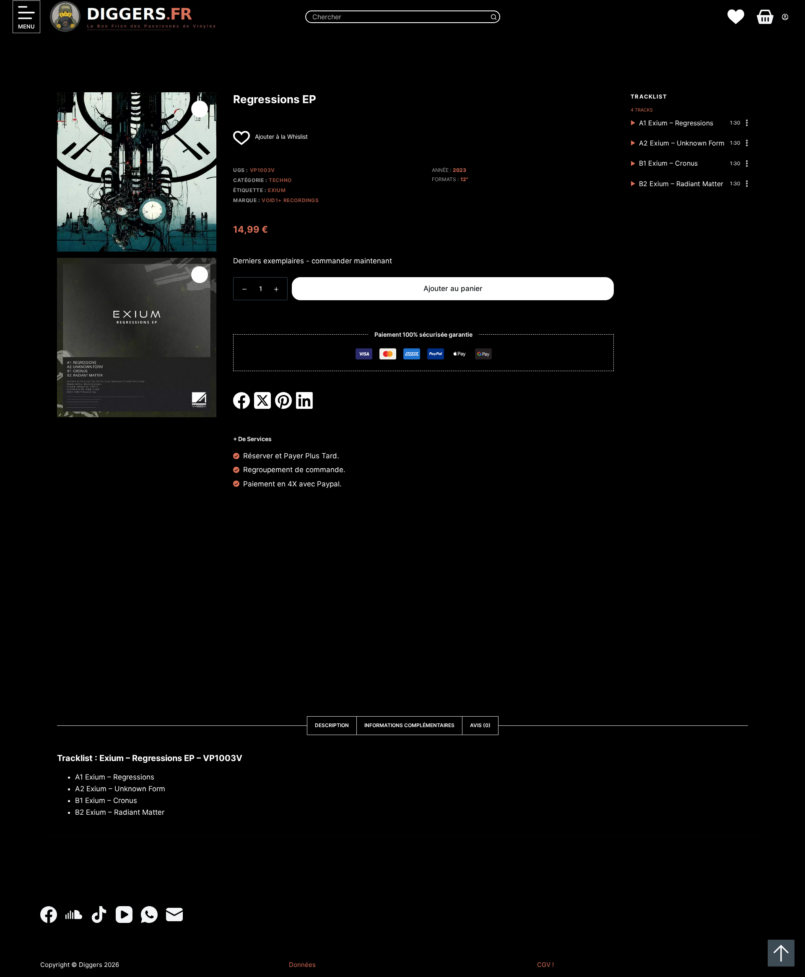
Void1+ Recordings (290, 200)
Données (302, 965)
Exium (277, 190)
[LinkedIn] (304, 400)
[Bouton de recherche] (493, 16)
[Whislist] (735, 16)
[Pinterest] (283, 400)
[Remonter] (781, 953)
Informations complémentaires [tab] (409, 725)
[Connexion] (785, 17)
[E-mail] (174, 914)
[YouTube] (124, 914)
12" (464, 179)
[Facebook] (241, 400)
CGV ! (545, 965)
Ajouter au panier (453, 288)
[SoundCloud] (73, 914)
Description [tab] (332, 725)
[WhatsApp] (149, 914)
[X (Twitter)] (262, 400)
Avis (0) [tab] (480, 725)
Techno (280, 180)
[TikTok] (99, 914)
